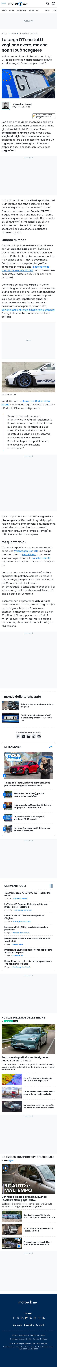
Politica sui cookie (37, 1335)
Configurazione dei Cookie (21, 1339)
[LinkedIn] (22, 1318)
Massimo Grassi (23, 104)
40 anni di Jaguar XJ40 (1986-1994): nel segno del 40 (27, 894)
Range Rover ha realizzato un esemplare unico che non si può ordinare (28, 962)
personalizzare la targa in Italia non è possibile (28, 309)
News (4, 10)
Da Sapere (21, 10)
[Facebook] (13, 1318)
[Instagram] (35, 1318)
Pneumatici (17, 955)
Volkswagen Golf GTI (26, 551)
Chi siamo (17, 1325)
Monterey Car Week (23, 910)
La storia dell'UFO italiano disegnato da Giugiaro (24, 917)
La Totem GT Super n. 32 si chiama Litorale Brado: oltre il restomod (25, 905)
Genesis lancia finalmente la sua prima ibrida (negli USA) (27, 939)
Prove (11, 10)
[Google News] (30, 1318)
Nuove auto (17, 944)
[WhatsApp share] (33, 736)
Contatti (40, 1325)
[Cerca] (47, 3)
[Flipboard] (26, 1318)
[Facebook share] (17, 736)
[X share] (23, 736)
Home (4, 33)
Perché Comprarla (21, 933)
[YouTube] (39, 1318)
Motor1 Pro (33, 10)
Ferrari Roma (29, 554)
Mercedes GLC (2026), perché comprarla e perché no (26, 928)
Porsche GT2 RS (41, 558)
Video (47, 10)
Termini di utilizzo (40, 1339)
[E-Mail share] (39, 736)
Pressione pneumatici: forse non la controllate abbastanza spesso (28, 951)
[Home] (18, 3)
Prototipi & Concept (22, 921)
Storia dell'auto (20, 899)
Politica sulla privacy (20, 1335)
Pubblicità (29, 1325)
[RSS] (43, 1318)
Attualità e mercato (29, 33)
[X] (18, 1318)
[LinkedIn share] (28, 736)
